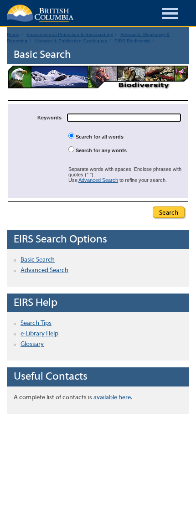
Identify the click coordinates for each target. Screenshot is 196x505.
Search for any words (100, 150)
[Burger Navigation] (170, 15)
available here (112, 397)
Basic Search (38, 260)
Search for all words (99, 136)
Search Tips (36, 323)
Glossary (32, 344)
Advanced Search (98, 180)
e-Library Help (39, 333)
